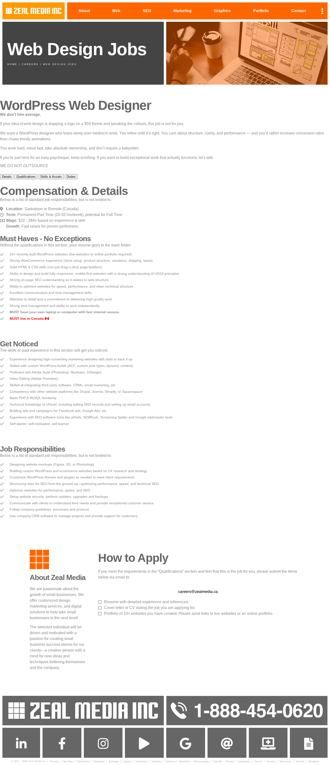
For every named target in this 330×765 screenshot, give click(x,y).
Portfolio (261, 11)
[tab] (7, 176)
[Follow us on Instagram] (103, 744)
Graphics (222, 11)
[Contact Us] (309, 744)
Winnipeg (313, 761)
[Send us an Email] (227, 744)
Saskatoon (244, 761)
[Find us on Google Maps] (185, 744)
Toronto (270, 761)
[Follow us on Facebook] (62, 744)
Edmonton (141, 761)
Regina (230, 761)
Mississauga (201, 761)
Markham (184, 761)
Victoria (299, 761)
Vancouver (285, 761)
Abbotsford (83, 761)
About (84, 11)
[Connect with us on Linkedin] (21, 744)
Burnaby (114, 761)
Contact (298, 11)
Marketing (182, 11)
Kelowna (170, 761)
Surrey (258, 761)
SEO (147, 11)
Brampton (99, 761)
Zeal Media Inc (37, 761)
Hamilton (156, 761)
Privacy (54, 761)
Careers (30, 64)
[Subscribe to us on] (144, 744)
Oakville (217, 761)
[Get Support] (268, 744)
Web (116, 11)
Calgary (127, 761)
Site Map (68, 761)
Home (12, 64)
